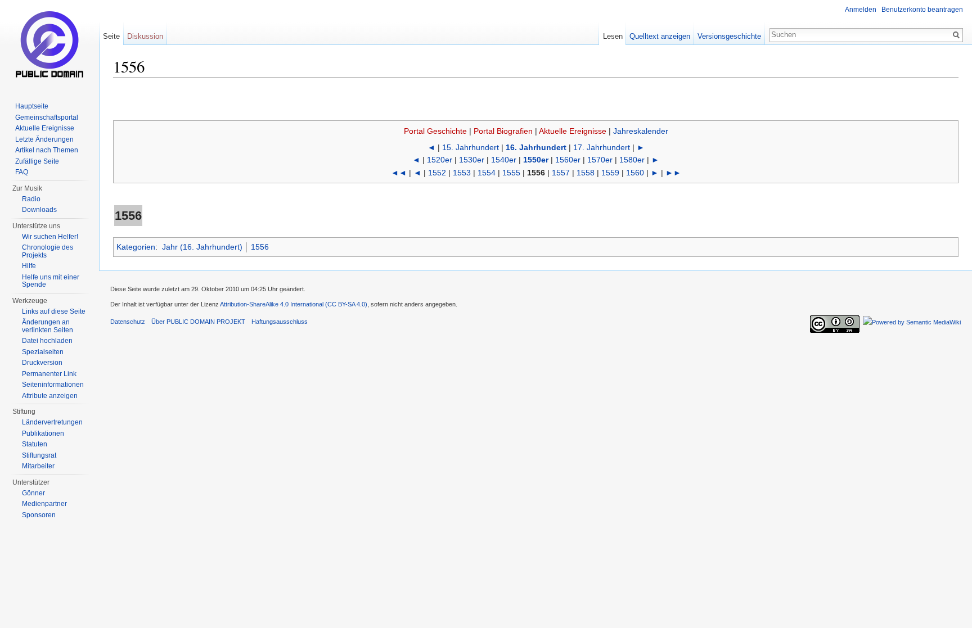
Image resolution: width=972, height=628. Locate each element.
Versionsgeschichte (729, 36)
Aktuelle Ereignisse (572, 130)
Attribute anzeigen (50, 396)
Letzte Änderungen (44, 139)
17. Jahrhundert (601, 147)
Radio (31, 199)
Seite (111, 36)
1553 (462, 172)
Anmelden (860, 9)
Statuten (34, 444)
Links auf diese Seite (54, 311)
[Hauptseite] (49, 45)
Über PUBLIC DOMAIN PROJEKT (198, 321)
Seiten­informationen (53, 384)
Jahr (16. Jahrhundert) (202, 246)
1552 (437, 172)
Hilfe (29, 266)
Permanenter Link (49, 374)
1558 (586, 172)
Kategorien (135, 246)
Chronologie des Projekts (47, 251)
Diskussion (145, 36)
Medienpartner (44, 504)
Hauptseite (31, 106)
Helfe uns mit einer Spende (50, 281)
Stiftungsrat (39, 455)
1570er (600, 159)
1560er (567, 159)
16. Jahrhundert (536, 147)
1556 (260, 246)
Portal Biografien (503, 130)
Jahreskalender (640, 130)
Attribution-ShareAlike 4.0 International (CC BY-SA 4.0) (293, 304)
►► (673, 172)
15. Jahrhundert (470, 147)
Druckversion (42, 363)
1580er (632, 159)
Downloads (39, 210)
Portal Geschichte (435, 130)
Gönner (33, 493)
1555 (511, 172)
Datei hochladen (47, 341)
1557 (561, 172)
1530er (471, 159)
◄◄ (399, 172)
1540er (503, 159)
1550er (535, 159)
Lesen (613, 36)
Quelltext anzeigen (659, 36)
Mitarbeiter (38, 466)
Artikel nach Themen (46, 150)
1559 (610, 172)
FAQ (21, 172)
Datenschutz (127, 321)
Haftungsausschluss (279, 321)
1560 (635, 172)
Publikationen (43, 433)
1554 (487, 172)
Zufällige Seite (37, 161)
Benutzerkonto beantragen (922, 9)
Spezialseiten (43, 352)
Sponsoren (39, 515)
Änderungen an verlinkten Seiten (47, 326)
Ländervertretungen (52, 422)
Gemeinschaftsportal (46, 117)
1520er (439, 159)
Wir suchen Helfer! (50, 237)
